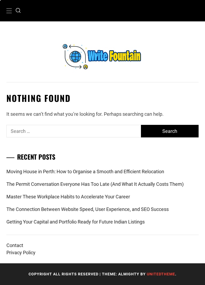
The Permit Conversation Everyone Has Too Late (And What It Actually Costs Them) (95, 184)
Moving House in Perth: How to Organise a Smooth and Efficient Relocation (85, 171)
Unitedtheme (161, 274)
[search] (18, 10)
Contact (14, 245)
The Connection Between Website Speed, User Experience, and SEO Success (87, 209)
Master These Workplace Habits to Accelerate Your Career (68, 196)
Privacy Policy (21, 252)
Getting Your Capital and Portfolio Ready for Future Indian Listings (75, 222)
